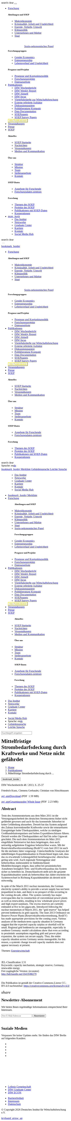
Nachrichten (21, 145)
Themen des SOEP (25, 204)
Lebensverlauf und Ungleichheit (31, 63)
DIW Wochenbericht (25, 87)
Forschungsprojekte (25, 79)
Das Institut (20, 219)
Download (11, 796)
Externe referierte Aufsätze (28, 102)
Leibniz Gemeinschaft (19, 1086)
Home (11, 767)
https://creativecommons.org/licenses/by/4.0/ (47, 985)
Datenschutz (14, 1104)
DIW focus (20, 96)
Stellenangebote (23, 173)
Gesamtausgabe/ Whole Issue (20, 801)
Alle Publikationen (17, 120)
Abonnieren (39, 1016)
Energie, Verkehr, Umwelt (28, 27)
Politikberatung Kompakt (28, 108)
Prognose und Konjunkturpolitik (31, 76)
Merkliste (22, 495)
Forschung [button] (13, 8)
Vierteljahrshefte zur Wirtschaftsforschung (36, 99)
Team (17, 170)
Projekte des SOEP (25, 207)
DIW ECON (14, 1092)
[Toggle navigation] (15, 3)
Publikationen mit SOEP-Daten (31, 210)
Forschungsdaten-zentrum (28, 191)
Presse (11, 126)
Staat (17, 35)
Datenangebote (22, 82)
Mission (19, 167)
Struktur (19, 164)
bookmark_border (10, 246)
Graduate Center (23, 225)
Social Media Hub (24, 234)
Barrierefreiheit (16, 1098)
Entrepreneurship (23, 60)
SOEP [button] (11, 129)
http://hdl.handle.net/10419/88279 (18, 974)
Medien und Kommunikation (30, 151)
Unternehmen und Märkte (28, 32)
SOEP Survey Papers (26, 117)
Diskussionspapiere (25, 105)
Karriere (19, 228)
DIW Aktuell (21, 93)
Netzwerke (20, 222)
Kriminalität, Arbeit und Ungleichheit (34, 24)
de (15, 465)
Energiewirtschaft (20, 950)
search (4, 2)
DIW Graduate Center (19, 1089)
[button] (7, 2)
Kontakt (19, 176)
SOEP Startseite (23, 142)
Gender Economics (25, 57)
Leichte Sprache (16, 727)
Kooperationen (22, 213)
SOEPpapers (21, 114)
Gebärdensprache (17, 724)
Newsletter (7, 1021)
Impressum (13, 1101)
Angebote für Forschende (28, 188)
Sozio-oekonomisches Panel (38, 46)
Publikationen (15, 770)
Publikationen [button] (15, 84)
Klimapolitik (21, 30)
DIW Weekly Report (25, 90)
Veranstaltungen (16, 123)
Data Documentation (25, 111)
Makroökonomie (23, 21)
